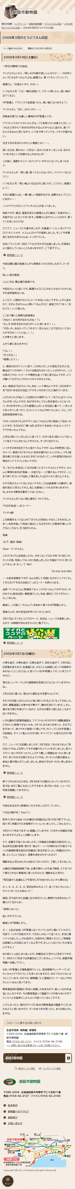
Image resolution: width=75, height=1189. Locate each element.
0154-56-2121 (22, 1041)
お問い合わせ (15, 1123)
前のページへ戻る (26, 1068)
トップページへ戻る (52, 1068)
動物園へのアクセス (18, 1111)
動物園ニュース (15, 255)
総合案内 (13, 1105)
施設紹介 (13, 1117)
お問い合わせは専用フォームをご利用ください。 (36, 1045)
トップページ (20, 24)
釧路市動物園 (35, 24)
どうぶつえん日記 (53, 24)
